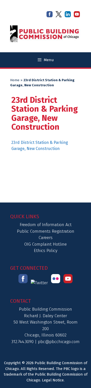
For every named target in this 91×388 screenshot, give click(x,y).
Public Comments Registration (45, 231)
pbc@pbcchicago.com (59, 341)
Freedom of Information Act (46, 224)
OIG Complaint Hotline (45, 244)
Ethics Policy (45, 250)
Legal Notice (53, 380)
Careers (46, 237)
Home (14, 80)
